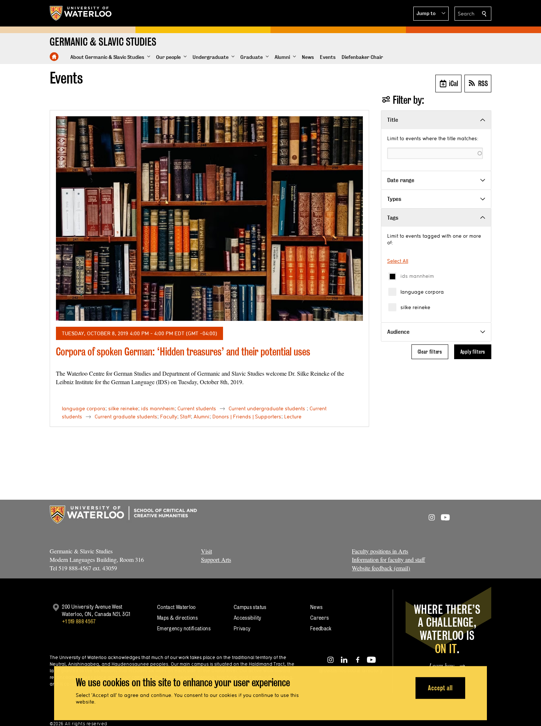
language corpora (422, 292)
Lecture (292, 416)
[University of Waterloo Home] (81, 13)
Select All (397, 261)
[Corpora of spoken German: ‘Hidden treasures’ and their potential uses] (209, 218)
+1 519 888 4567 (79, 621)
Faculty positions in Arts (380, 551)
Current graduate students (126, 416)
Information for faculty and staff (388, 559)
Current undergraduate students (267, 408)
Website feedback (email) (381, 568)
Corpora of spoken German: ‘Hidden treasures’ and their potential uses (183, 351)
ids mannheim (417, 276)
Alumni (201, 416)
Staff (185, 416)
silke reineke (415, 307)
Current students (196, 408)
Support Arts (216, 559)
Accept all (440, 688)
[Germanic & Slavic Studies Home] (54, 56)
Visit (206, 551)
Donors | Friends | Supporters (246, 416)
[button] (431, 13)
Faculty (168, 416)
